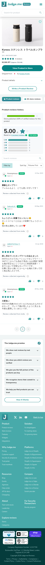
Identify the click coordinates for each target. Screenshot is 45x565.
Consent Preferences (34, 561)
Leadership (5, 508)
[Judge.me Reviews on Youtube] (25, 417)
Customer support (8, 454)
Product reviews (7, 428)
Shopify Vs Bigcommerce (33, 454)
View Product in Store (23, 68)
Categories (5, 525)
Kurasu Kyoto (24, 74)
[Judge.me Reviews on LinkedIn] (20, 417)
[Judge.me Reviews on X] (15, 417)
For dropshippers (30, 428)
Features (5, 434)
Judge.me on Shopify (31, 451)
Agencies (5, 485)
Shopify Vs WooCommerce (33, 458)
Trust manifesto (7, 465)
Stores (4, 522)
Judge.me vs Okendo (31, 485)
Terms (8, 559)
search (40, 12)
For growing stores (30, 434)
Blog (3, 478)
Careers (4, 512)
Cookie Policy (20, 561)
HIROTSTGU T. (13, 244)
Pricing (4, 451)
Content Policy (9, 561)
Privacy (14, 559)
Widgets (5, 438)
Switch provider (29, 491)
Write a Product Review (22, 88)
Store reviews (6, 431)
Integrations (6, 441)
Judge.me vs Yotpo (30, 481)
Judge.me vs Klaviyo (31, 488)
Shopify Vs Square (30, 465)
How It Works (22, 399)
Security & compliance (9, 458)
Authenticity (23, 559)
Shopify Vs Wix (29, 468)
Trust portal (6, 461)
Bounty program (30, 507)
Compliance (33, 559)
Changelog (6, 495)
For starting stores (30, 431)
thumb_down (38, 198)
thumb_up (29, 198)
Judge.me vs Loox (30, 478)
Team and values (8, 505)
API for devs (6, 491)
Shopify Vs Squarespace (32, 461)
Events (4, 481)
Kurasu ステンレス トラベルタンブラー (22, 51)
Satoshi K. (11, 206)
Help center (6, 488)
